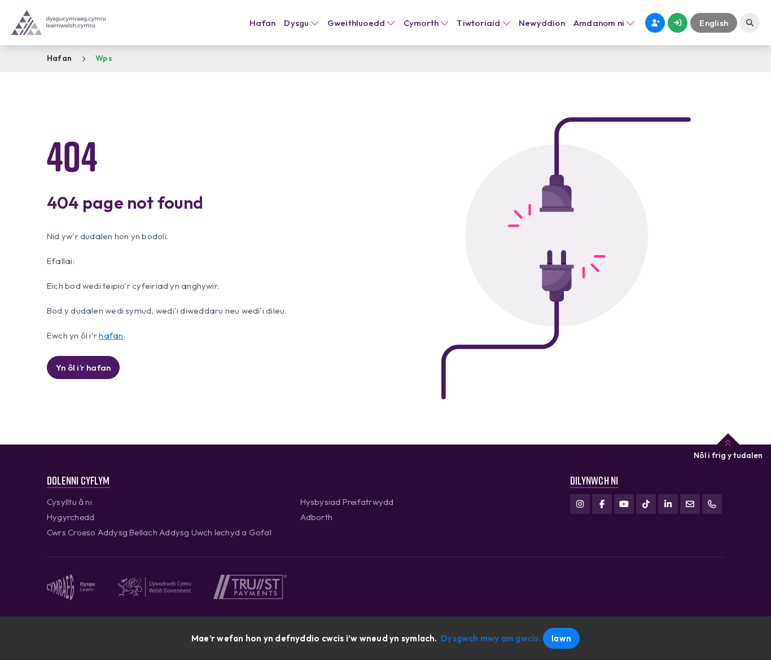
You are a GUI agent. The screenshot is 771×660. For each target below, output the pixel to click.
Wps (103, 58)
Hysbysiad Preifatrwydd (347, 501)
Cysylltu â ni (69, 501)
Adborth (316, 517)
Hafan (262, 22)
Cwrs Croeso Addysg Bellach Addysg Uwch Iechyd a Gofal (159, 532)
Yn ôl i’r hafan (83, 367)
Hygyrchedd (70, 517)
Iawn (561, 638)
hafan (111, 335)
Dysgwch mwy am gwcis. (491, 638)
